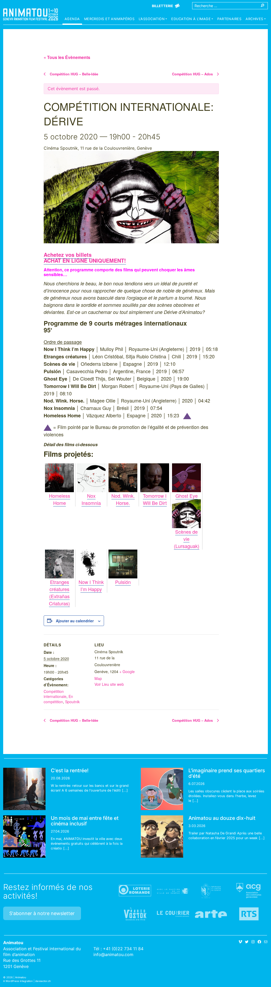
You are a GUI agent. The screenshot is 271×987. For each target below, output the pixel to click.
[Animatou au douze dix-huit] (162, 836)
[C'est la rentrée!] (24, 789)
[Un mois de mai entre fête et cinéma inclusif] (24, 836)
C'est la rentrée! (70, 770)
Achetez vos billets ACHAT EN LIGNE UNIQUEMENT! (85, 257)
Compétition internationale (55, 694)
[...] (125, 790)
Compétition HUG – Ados (193, 74)
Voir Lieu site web (109, 684)
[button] (153, 20)
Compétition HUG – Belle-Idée (73, 74)
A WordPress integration (18, 981)
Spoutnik (72, 701)
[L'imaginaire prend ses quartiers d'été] (162, 789)
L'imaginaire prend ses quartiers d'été (226, 773)
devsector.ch (43, 981)
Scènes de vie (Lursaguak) (186, 538)
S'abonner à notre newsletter (42, 913)
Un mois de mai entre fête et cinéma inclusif (85, 821)
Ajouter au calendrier (75, 620)
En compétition (58, 699)
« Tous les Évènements (67, 57)
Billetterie (162, 6)
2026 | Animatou (16, 977)
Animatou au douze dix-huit (221, 818)
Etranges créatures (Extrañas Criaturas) (59, 592)
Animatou (30, 14)
